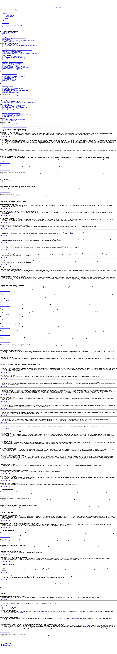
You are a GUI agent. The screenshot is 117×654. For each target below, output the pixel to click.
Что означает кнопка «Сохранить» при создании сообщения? (16, 67)
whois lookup (88, 625)
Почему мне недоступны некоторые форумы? (12, 63)
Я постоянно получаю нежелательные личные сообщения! (15, 96)
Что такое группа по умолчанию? (9, 91)
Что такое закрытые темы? (8, 80)
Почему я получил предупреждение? (10, 65)
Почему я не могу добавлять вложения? (11, 64)
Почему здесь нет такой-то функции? (10, 124)
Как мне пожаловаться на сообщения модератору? (14, 66)
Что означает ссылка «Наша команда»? (11, 92)
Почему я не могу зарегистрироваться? (11, 34)
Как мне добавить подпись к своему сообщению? (13, 58)
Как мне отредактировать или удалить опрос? (12, 62)
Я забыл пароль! (6, 39)
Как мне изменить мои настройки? (10, 44)
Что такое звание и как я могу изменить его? (12, 52)
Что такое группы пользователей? (10, 87)
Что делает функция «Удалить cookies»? (11, 41)
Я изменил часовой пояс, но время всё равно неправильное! (16, 47)
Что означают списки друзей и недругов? (11, 101)
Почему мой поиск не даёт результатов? (11, 106)
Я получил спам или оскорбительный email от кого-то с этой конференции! (19, 98)
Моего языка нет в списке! (8, 49)
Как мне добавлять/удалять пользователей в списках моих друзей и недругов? (20, 102)
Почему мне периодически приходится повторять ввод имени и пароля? (18, 40)
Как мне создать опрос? (7, 59)
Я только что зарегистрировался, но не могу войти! (13, 35)
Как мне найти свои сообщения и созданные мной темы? (15, 109)
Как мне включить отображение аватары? (11, 51)
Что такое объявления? (7, 78)
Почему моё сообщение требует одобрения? (12, 68)
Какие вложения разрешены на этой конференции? (14, 119)
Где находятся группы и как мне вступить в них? (13, 88)
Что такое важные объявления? (9, 77)
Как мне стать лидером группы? (9, 89)
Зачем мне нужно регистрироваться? (10, 32)
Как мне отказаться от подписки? (9, 116)
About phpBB (20, 612)
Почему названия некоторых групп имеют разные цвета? (15, 90)
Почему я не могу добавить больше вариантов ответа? (14, 60)
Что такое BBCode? (6, 72)
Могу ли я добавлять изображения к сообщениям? (13, 76)
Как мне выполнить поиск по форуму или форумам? (14, 105)
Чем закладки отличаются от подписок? (11, 113)
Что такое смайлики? (7, 75)
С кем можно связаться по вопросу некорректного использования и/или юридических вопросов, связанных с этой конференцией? (32, 126)
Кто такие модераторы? (7, 86)
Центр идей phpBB (76, 618)
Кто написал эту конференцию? (9, 123)
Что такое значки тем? (7, 81)
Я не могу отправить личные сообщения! (11, 95)
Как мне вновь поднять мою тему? (10, 69)
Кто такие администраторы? (8, 84)
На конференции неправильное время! (11, 46)
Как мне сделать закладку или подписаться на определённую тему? (17, 114)
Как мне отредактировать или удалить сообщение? (13, 57)
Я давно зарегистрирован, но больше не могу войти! (14, 38)
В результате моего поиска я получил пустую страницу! (14, 107)
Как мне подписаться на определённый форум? (13, 115)
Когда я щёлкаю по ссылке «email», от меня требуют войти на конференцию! (19, 53)
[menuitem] (9, 15)
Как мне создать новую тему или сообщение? (12, 56)
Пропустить (58, 7)
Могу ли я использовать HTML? (9, 74)
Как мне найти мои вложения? (9, 120)
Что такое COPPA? (6, 33)
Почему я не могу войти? (8, 37)
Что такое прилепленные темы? (9, 79)
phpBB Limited (44, 611)
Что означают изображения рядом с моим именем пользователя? (17, 50)
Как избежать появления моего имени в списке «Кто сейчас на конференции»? (20, 45)
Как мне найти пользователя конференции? (12, 108)
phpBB (70, 233)
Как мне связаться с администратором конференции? (14, 127)
